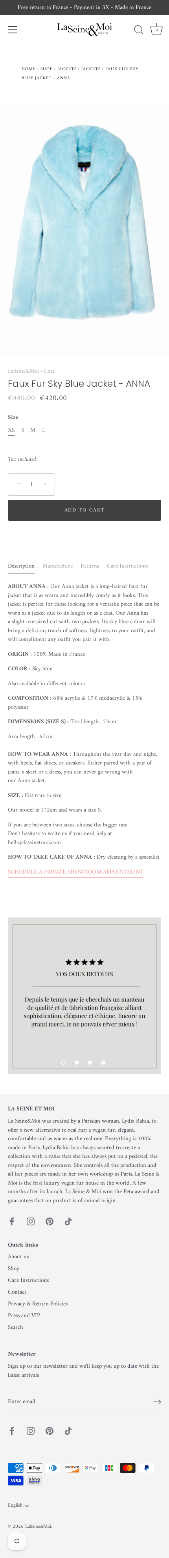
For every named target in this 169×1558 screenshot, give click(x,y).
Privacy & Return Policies (38, 1304)
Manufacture (57, 566)
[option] (84, 995)
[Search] (138, 31)
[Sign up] (157, 1402)
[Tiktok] (68, 1221)
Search (15, 1327)
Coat (49, 371)
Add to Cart (84, 510)
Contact (17, 1292)
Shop (46, 69)
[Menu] (12, 29)
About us (18, 1257)
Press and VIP (24, 1315)
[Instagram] (31, 1221)
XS (11, 430)
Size (13, 417)
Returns (90, 566)
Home (29, 69)
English (15, 1506)
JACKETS (91, 69)
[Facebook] (12, 1221)
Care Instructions (127, 566)
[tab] (25, 566)
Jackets (67, 69)
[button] (63, 1063)
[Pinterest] (49, 1221)
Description (21, 566)
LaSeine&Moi (23, 371)
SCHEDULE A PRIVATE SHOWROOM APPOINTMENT (75, 872)
